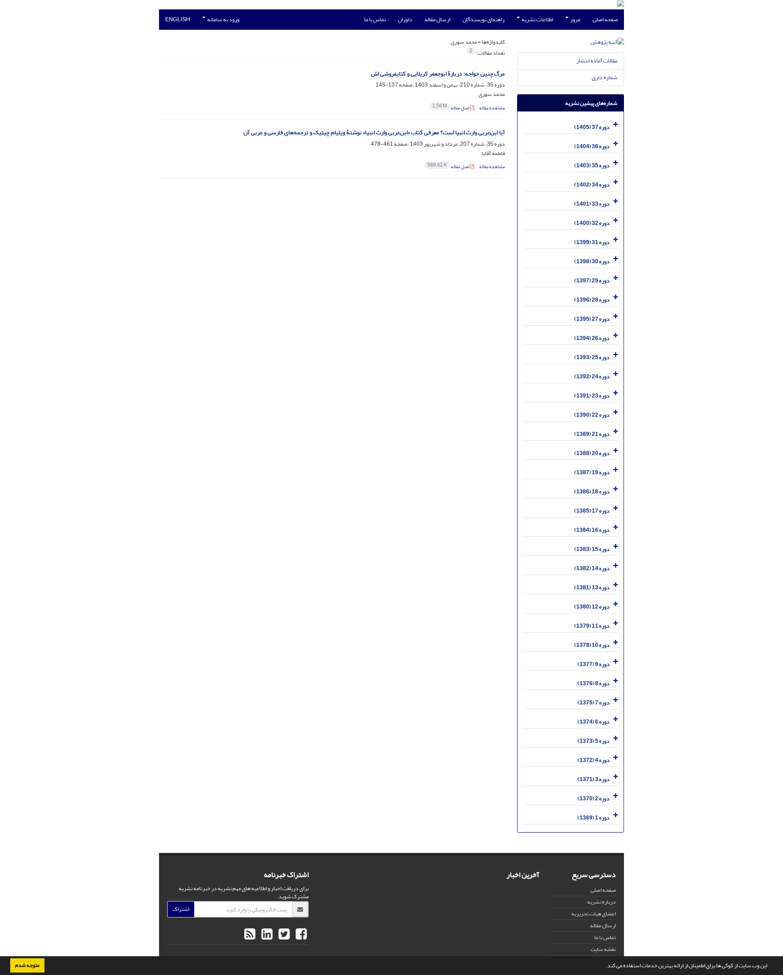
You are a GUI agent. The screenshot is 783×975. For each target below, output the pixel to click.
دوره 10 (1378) (592, 645)
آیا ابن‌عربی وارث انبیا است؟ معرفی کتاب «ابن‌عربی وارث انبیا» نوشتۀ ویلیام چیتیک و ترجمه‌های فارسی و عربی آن (374, 132)
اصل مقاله (451, 108)
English (177, 19)
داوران (405, 19)
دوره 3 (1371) (593, 779)
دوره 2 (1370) (593, 798)
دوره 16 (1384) (592, 529)
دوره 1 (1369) (593, 817)
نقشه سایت (603, 949)
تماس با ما (375, 19)
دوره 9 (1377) (593, 664)
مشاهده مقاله (492, 108)
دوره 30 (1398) (592, 261)
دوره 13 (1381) (592, 587)
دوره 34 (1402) (592, 184)
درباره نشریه (601, 901)
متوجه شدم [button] (27, 965)
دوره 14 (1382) (592, 568)
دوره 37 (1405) (592, 127)
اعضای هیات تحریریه (593, 913)
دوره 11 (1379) (592, 625)
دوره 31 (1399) (592, 242)
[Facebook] (300, 934)
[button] (603, 966)
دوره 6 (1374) (593, 721)
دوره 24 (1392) (592, 376)
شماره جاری (604, 77)
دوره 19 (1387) (592, 472)
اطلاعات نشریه (537, 19)
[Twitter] (283, 934)
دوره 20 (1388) (592, 453)
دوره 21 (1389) (592, 434)
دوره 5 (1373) (593, 740)
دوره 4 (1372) (593, 760)
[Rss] (249, 934)
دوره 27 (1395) (592, 318)
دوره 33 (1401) (592, 203)
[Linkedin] (265, 934)
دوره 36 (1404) (592, 146)
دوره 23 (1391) (592, 395)
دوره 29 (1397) (592, 280)
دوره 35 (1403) (592, 165)
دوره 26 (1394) (592, 338)
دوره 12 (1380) (592, 606)
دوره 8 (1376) (593, 683)
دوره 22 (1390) (592, 414)
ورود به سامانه (222, 19)
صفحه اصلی (605, 19)
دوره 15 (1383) (592, 549)
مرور (574, 19)
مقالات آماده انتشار (596, 60)
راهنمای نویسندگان (483, 19)
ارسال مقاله (437, 19)
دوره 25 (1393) (592, 357)
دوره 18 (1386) (592, 491)
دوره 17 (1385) (592, 510)
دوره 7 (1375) (593, 702)
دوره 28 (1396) (592, 299)
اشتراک (181, 909)
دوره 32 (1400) (592, 223)
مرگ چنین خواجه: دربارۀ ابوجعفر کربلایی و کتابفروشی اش (438, 74)
